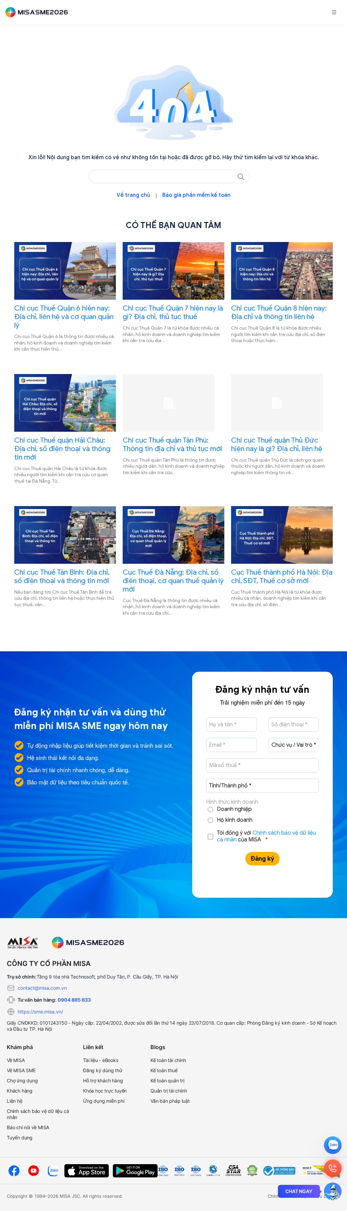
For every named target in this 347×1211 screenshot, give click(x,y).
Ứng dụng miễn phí (103, 1101)
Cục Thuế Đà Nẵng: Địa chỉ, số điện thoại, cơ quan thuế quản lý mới (173, 581)
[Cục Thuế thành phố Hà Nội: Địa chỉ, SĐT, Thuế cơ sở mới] (282, 535)
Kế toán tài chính (168, 1060)
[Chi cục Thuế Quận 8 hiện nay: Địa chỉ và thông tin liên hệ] (282, 271)
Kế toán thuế (164, 1070)
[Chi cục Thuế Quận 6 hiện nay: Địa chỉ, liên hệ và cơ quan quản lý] (65, 271)
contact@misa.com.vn (42, 988)
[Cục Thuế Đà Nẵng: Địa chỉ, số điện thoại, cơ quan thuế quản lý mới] (173, 535)
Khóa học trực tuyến (105, 1091)
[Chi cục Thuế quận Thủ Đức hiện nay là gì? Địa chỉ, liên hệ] (282, 403)
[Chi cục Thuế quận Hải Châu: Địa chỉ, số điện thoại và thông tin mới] (65, 403)
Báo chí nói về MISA (28, 1127)
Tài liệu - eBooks (100, 1060)
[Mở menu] (334, 12)
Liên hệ (14, 1101)
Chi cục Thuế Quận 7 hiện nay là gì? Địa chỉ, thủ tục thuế (173, 312)
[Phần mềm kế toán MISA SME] (39, 12)
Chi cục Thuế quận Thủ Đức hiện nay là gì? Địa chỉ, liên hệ (276, 444)
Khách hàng (20, 1091)
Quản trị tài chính (168, 1091)
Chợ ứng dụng (22, 1080)
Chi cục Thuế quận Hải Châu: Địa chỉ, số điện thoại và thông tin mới (62, 449)
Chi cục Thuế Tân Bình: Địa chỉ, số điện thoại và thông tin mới (61, 576)
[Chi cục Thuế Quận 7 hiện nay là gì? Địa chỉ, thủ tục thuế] (173, 271)
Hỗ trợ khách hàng (103, 1080)
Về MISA (16, 1060)
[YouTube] (33, 1170)
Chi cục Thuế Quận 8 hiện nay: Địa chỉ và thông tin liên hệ (279, 312)
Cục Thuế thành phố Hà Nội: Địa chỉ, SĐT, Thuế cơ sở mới (281, 576)
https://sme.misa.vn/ (40, 1011)
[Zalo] (53, 1170)
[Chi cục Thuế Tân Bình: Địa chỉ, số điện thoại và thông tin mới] (65, 535)
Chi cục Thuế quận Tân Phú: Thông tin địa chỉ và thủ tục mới (172, 444)
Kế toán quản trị (167, 1080)
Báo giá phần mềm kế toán (196, 195)
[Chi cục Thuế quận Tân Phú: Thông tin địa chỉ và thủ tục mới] (173, 403)
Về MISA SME (21, 1070)
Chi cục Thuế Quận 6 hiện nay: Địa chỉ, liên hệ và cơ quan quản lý (64, 317)
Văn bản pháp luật (170, 1101)
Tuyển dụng (20, 1137)
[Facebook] (14, 1170)
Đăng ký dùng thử (102, 1070)
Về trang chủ (133, 195)
